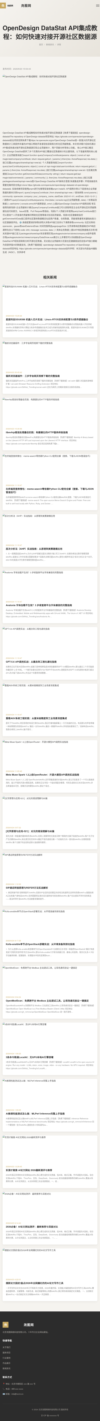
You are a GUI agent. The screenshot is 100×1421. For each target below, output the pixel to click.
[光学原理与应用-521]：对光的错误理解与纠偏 (30, 831)
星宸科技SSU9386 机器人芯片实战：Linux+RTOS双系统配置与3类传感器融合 (47, 319)
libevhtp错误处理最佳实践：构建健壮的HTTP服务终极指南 (37, 432)
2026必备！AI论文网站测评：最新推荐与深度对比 (32, 1226)
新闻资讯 (50, 44)
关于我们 (6, 1347)
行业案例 (6, 1357)
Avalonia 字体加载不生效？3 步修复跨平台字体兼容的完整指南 (39, 605)
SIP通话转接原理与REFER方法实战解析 (27, 887)
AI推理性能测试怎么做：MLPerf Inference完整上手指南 (35, 1113)
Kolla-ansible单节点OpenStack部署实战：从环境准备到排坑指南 (40, 944)
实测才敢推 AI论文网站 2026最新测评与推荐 (29, 1170)
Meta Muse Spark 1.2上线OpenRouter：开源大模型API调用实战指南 (42, 774)
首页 (41, 44)
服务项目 (6, 1352)
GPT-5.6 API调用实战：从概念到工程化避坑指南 (31, 661)
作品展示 (6, 1363)
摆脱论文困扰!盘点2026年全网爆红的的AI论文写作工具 (34, 1283)
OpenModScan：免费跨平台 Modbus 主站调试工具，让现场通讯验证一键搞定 (47, 1000)
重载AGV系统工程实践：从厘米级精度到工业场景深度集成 (36, 718)
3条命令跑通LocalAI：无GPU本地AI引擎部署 (30, 1057)
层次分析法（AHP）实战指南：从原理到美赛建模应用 (34, 548)
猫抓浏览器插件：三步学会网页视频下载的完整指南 (33, 375)
